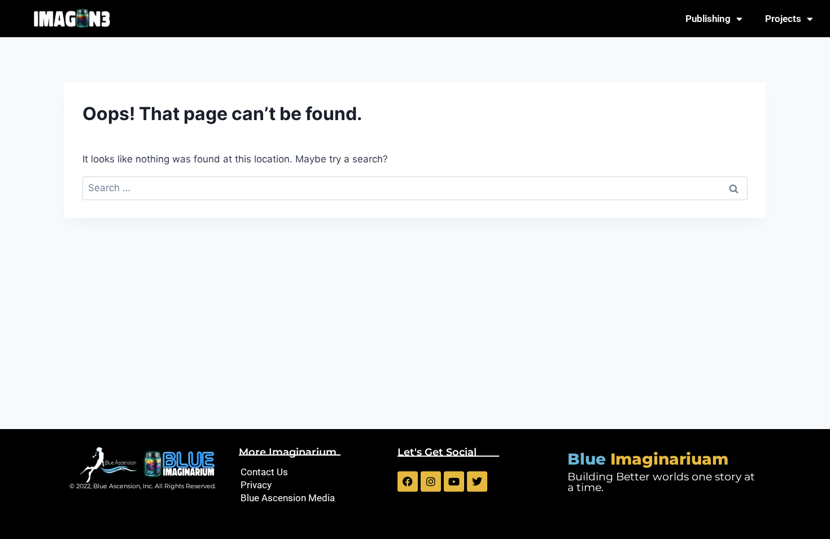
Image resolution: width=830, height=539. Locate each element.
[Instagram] (431, 481)
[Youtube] (454, 481)
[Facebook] (407, 481)
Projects (783, 18)
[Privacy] (312, 485)
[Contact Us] (312, 472)
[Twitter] (477, 481)
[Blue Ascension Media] (312, 498)
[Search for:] (415, 187)
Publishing (708, 18)
